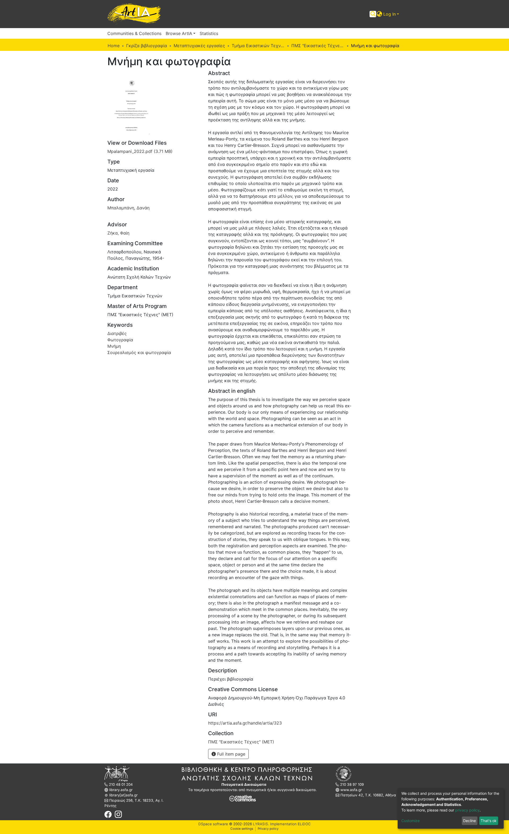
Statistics (209, 33)
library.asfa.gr (120, 790)
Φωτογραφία (120, 339)
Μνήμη (114, 346)
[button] (379, 14)
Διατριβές (117, 333)
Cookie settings (241, 829)
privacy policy (467, 810)
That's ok (489, 820)
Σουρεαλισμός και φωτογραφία (139, 352)
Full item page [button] (230, 754)
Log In (389, 14)
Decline (469, 820)
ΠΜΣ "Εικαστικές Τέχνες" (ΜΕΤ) (317, 45)
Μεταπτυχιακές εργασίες (199, 45)
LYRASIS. (261, 824)
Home (114, 45)
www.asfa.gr (350, 790)
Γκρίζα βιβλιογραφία (146, 45)
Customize (410, 820)
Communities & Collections (134, 33)
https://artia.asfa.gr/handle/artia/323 (245, 723)
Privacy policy (268, 829)
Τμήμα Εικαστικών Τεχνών (258, 45)
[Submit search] (373, 14)
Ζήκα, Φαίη (118, 233)
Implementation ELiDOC (290, 824)
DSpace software (213, 824)
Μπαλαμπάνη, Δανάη (128, 207)
